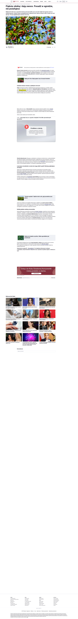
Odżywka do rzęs (41, 598)
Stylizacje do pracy (27, 603)
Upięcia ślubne (55, 602)
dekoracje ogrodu (45, 243)
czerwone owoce (47, 204)
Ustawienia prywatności (52, 611)
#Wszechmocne (36, 1)
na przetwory (42, 160)
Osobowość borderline (56, 600)
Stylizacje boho (27, 605)
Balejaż (40, 600)
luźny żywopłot (23, 173)
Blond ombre (12, 600)
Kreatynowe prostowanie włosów (14, 599)
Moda (45, 1)
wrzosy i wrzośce (38, 211)
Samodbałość (31, 248)
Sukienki (55, 605)
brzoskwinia (30, 176)
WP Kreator (52, 67)
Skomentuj (49, 47)
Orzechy (51, 108)
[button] (60, 1)
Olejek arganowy (12, 601)
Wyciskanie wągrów (41, 603)
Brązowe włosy (41, 602)
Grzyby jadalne (55, 604)
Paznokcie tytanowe (56, 599)
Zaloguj (64, 1)
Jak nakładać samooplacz (13, 604)
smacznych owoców (46, 70)
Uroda (49, 1)
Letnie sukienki (26, 600)
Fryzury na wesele (56, 598)
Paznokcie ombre (12, 603)
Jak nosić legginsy (27, 602)
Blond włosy (11, 602)
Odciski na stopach (12, 605)
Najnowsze (22, 1)
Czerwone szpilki (41, 601)
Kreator (21, 67)
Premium (41, 1)
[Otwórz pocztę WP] (57, 1)
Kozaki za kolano (27, 598)
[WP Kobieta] (16, 1)
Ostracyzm (55, 603)
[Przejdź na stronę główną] (12, 2)
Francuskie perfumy (12, 598)
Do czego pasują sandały (28, 601)
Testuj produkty (28, 1)
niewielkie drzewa (22, 90)
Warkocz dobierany (56, 601)
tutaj (27, 617)
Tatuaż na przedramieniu (42, 605)
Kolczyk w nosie (41, 604)
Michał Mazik (10, 46)
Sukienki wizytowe (27, 604)
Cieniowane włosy (41, 599)
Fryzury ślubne (26, 599)
